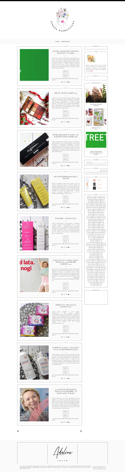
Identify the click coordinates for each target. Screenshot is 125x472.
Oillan (100, 254)
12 (69, 247)
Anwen (103, 197)
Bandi (98, 200)
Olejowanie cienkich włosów (96, 105)
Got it (103, 467)
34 (69, 207)
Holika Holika (98, 230)
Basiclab (89, 204)
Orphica (100, 257)
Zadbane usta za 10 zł (96, 128)
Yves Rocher (100, 281)
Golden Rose (90, 230)
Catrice (89, 217)
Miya (100, 244)
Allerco (92, 197)
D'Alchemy (102, 217)
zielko (99, 284)
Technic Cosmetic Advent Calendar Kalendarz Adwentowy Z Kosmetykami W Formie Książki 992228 (99, 183)
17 (69, 337)
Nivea (91, 254)
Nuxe (96, 254)
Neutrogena (101, 250)
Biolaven (91, 210)
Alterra (98, 197)
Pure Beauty (101, 264)
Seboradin (102, 267)
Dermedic (91, 220)
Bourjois (101, 210)
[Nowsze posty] (18, 431)
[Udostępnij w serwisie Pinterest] (66, 82)
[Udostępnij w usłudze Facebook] (64, 82)
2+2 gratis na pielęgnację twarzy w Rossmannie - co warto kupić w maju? (66, 391)
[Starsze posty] (81, 431)
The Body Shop (92, 274)
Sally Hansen (95, 267)
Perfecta (95, 261)
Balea (93, 200)
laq (96, 284)
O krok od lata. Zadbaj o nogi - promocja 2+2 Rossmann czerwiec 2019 (66, 262)
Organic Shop (93, 257)
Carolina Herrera (98, 214)
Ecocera (91, 224)
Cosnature (95, 217)
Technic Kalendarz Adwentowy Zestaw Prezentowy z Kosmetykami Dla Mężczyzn (99, 186)
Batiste (94, 204)
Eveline (102, 224)
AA (88, 197)
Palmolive (89, 261)
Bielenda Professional (93, 207)
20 (69, 122)
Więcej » (66, 71)
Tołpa (94, 277)
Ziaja (92, 284)
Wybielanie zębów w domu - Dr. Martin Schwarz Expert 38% (66, 136)
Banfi (102, 200)
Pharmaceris (102, 261)
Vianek (98, 277)
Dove (102, 220)
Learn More (97, 467)
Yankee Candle (92, 281)
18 (69, 82)
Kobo (104, 230)
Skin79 (89, 271)
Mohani (91, 247)
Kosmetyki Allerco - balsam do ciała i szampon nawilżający (66, 349)
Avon (89, 200)
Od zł (99, 180)
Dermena (97, 220)
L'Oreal (90, 234)
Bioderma (102, 207)
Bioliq (96, 210)
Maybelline (93, 240)
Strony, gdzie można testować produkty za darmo (66, 52)
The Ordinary (100, 274)
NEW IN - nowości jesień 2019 (65, 93)
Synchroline (101, 271)
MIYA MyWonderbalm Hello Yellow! (66, 178)
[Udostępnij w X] (61, 82)
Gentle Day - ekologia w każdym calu (65, 306)
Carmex (91, 214)
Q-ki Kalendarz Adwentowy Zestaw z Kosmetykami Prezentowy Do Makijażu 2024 (99, 179)
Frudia (96, 227)
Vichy (102, 277)
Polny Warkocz (92, 264)
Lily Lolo (91, 237)
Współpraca (65, 41)
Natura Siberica (92, 250)
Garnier (101, 227)
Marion (101, 237)
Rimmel (88, 267)
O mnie (57, 41)
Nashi (101, 247)
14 (69, 378)
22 (69, 165)
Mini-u (99, 240)
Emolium (96, 224)
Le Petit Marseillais (98, 234)
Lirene (96, 237)
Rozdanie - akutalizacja (65, 218)
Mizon (103, 244)
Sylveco (94, 271)
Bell (99, 204)
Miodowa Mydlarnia (92, 244)
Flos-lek (91, 227)
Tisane (89, 277)
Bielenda (103, 204)
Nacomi (96, 247)
